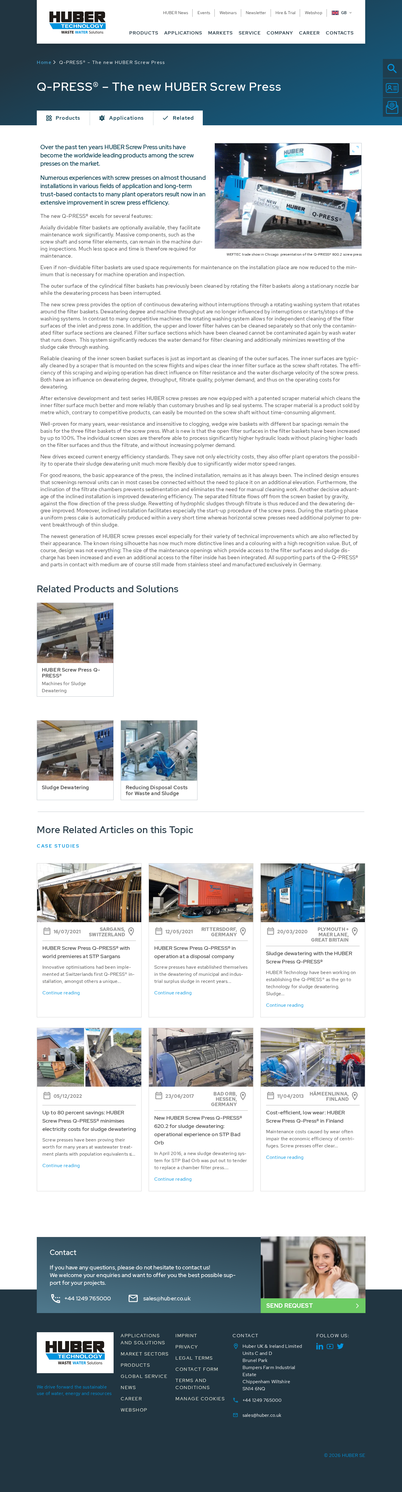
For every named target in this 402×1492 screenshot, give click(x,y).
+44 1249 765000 (87, 1298)
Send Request (289, 1306)
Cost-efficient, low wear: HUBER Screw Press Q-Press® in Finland (305, 1116)
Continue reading (61, 993)
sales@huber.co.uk (167, 1298)
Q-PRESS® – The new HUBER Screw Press (112, 62)
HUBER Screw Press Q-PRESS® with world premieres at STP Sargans (86, 952)
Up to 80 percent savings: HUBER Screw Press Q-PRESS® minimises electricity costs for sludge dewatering (89, 1120)
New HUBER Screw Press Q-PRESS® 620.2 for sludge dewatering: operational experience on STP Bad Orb (198, 1130)
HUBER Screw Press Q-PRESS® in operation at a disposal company (195, 952)
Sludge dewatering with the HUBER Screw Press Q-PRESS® (309, 957)
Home (44, 62)
